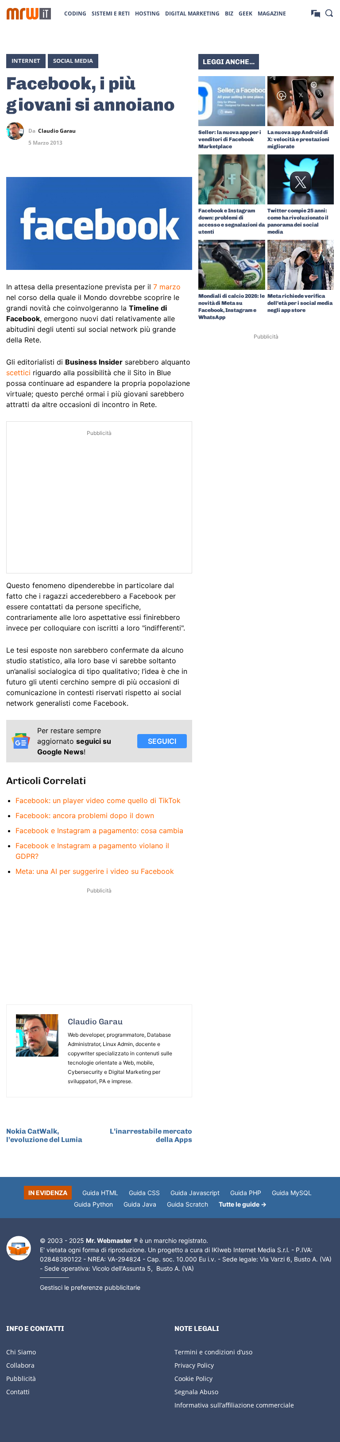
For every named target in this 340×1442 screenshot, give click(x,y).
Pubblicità (21, 1378)
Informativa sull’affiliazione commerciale (234, 1405)
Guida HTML (100, 1192)
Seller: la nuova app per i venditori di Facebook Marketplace (229, 139)
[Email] (183, 152)
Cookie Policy (193, 1378)
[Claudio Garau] (17, 131)
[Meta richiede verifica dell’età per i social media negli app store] (300, 265)
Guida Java (140, 1204)
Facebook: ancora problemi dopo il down (84, 815)
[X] (122, 131)
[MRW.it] (29, 13)
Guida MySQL (292, 1192)
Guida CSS (144, 1192)
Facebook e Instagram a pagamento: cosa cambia (99, 830)
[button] (329, 12)
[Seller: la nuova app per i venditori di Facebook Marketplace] (231, 101)
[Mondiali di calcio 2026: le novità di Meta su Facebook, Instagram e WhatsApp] (231, 265)
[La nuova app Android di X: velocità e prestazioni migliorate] (300, 101)
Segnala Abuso (196, 1392)
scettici (18, 372)
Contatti (18, 1392)
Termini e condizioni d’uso (213, 1352)
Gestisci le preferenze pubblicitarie (90, 1287)
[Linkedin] (142, 131)
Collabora (20, 1365)
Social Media (73, 61)
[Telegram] (183, 131)
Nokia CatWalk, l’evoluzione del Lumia (44, 1135)
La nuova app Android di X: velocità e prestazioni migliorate (298, 139)
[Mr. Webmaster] (18, 1248)
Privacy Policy (194, 1365)
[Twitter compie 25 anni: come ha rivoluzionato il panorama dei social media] (300, 179)
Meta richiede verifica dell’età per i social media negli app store (299, 303)
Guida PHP (245, 1192)
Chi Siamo (21, 1352)
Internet (26, 61)
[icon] (315, 13)
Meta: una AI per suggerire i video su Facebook (94, 871)
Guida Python (93, 1204)
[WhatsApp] (163, 131)
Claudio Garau (57, 131)
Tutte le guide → (243, 1204)
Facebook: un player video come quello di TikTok (98, 800)
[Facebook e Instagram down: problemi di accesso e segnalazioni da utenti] (231, 179)
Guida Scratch (187, 1204)
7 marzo (167, 286)
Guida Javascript (195, 1192)
